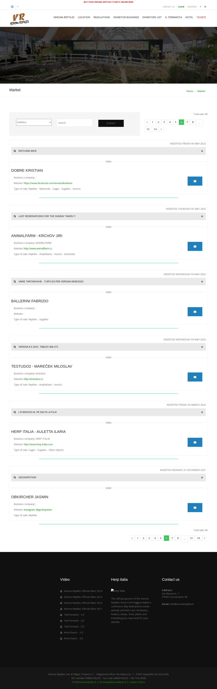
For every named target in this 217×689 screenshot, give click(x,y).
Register (192, 6)
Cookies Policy (137, 682)
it (18, 6)
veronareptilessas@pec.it (112, 682)
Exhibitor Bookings (126, 17)
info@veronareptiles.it (182, 604)
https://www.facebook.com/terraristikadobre (48, 183)
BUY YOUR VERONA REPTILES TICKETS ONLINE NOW (108, 2)
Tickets (201, 17)
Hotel (189, 17)
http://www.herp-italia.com (38, 444)
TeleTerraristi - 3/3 (74, 626)
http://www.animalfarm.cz (38, 248)
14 (155, 129)
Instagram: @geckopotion (38, 509)
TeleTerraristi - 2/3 (74, 620)
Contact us (168, 6)
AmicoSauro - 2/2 (73, 638)
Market (201, 91)
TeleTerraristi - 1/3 (74, 614)
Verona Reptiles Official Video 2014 (83, 591)
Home (189, 91)
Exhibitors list (152, 17)
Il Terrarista (173, 17)
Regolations (101, 17)
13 (148, 129)
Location (84, 17)
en (12, 6)
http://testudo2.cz (33, 379)
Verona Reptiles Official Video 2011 (83, 608)
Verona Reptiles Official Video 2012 (83, 602)
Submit (111, 123)
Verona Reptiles (64, 17)
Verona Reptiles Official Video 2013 (83, 596)
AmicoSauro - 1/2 (73, 632)
